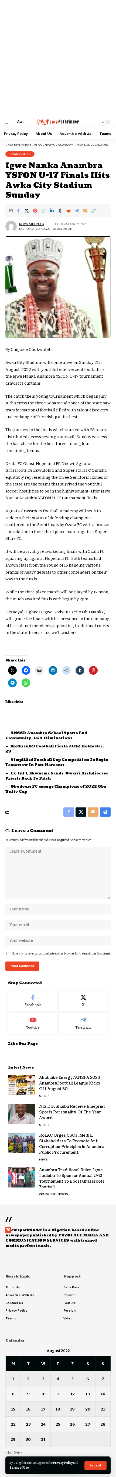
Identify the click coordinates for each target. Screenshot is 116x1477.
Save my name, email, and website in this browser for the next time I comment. (61, 953)
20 (87, 1409)
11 (58, 1394)
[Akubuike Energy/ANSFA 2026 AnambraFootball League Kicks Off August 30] (21, 1085)
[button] (95, 1465)
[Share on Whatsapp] (43, 210)
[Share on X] (26, 210)
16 (28, 1409)
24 (43, 1424)
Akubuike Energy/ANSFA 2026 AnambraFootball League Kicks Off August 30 (69, 1083)
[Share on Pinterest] (35, 210)
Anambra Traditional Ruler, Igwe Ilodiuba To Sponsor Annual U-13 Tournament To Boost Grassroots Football (71, 1178)
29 (13, 1439)
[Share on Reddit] (68, 210)
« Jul (8, 1452)
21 (103, 1409)
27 (87, 1424)
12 (72, 1394)
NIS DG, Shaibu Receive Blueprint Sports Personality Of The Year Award (72, 1112)
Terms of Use (19, 1467)
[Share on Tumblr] (60, 210)
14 (103, 1394)
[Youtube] (32, 1023)
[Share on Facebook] (18, 210)
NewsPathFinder (31, 223)
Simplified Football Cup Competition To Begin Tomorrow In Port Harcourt (56, 762)
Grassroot (19, 153)
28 (102, 1424)
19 (72, 1409)
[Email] (85, 210)
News (43, 1159)
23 (28, 1424)
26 (72, 1424)
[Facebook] (32, 1001)
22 (13, 1424)
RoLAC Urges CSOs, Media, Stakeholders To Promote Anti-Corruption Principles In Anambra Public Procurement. (71, 1144)
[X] (83, 1001)
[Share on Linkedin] (52, 210)
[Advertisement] (58, 58)
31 (43, 1439)
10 (43, 1394)
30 (28, 1439)
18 (58, 1409)
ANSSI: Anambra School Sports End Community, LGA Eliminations (46, 736)
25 (58, 1424)
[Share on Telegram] (77, 210)
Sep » (18, 1452)
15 (13, 1409)
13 (88, 1394)
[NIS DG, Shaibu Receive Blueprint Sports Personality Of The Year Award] (21, 1114)
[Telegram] (83, 1023)
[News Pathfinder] (58, 121)
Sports (44, 1096)
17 (43, 1409)
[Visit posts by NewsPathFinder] (11, 226)
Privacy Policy (63, 1463)
